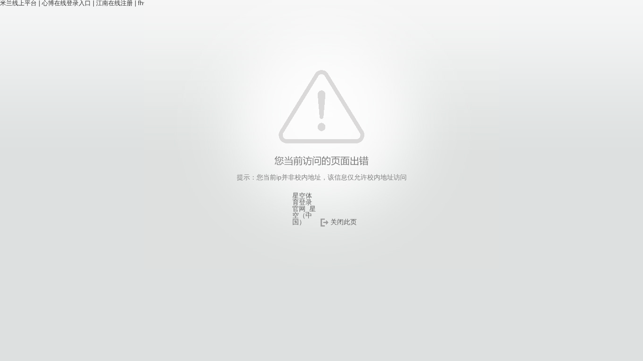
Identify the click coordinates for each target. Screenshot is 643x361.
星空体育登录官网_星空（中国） (304, 209)
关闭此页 (343, 222)
